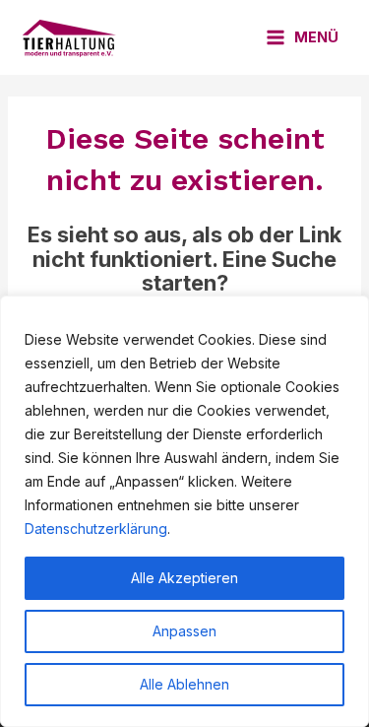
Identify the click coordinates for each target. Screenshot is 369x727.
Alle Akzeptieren (184, 577)
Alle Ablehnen (184, 684)
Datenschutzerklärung (96, 528)
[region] (184, 511)
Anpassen (184, 631)
